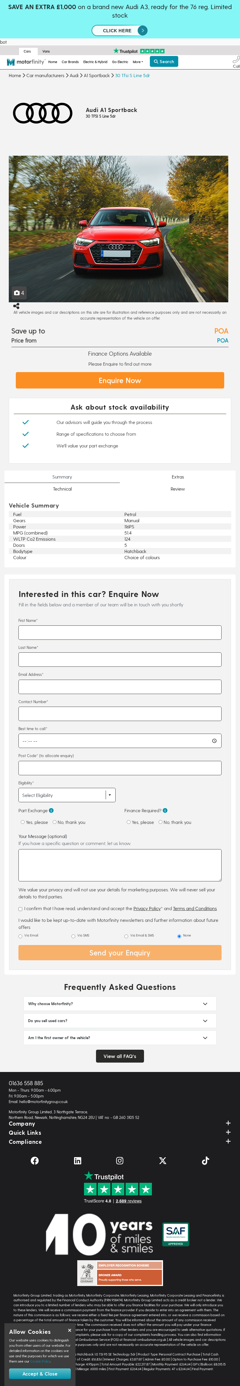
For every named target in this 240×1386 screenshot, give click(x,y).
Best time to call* (32, 728)
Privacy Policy (147, 908)
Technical (62, 488)
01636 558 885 (26, 1083)
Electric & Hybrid (95, 62)
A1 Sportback (97, 75)
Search (166, 61)
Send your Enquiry (120, 952)
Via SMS (83, 935)
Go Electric (120, 62)
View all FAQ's (120, 1056)
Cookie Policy (40, 1361)
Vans (46, 51)
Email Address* (31, 674)
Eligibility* (26, 783)
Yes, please (36, 822)
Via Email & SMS (142, 935)
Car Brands (70, 62)
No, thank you (70, 822)
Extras (178, 476)
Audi (74, 75)
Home (52, 62)
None (187, 935)
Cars (27, 51)
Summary (62, 476)
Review (178, 488)
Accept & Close (40, 1373)
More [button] (136, 62)
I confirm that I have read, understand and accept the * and (120, 908)
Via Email (31, 935)
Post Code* (46, 755)
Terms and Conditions (195, 908)
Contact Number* (33, 701)
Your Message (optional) (74, 839)
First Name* (28, 620)
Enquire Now (120, 380)
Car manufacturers (45, 75)
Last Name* (28, 647)
